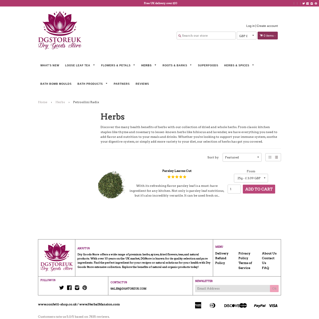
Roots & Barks (175, 65)
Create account (267, 26)
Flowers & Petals (116, 65)
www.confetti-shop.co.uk (57, 304)
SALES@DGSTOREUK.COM (128, 288)
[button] (177, 177)
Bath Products (90, 83)
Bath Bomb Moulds (56, 83)
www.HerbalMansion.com (99, 304)
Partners (122, 83)
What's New (49, 65)
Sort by (213, 157)
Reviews (142, 83)
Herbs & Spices (237, 65)
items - (270, 35)
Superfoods (208, 65)
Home (42, 102)
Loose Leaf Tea (78, 65)
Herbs (147, 65)
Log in (250, 26)
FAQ (265, 268)
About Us (269, 253)
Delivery (222, 253)
